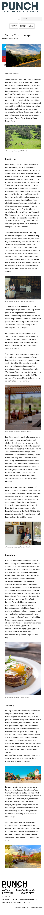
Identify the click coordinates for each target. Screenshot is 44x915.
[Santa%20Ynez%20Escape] (5, 65)
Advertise (27, 893)
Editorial (8, 893)
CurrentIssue (14, 26)
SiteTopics (31, 26)
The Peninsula (25, 889)
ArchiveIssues (23, 26)
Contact (7, 896)
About (6, 889)
